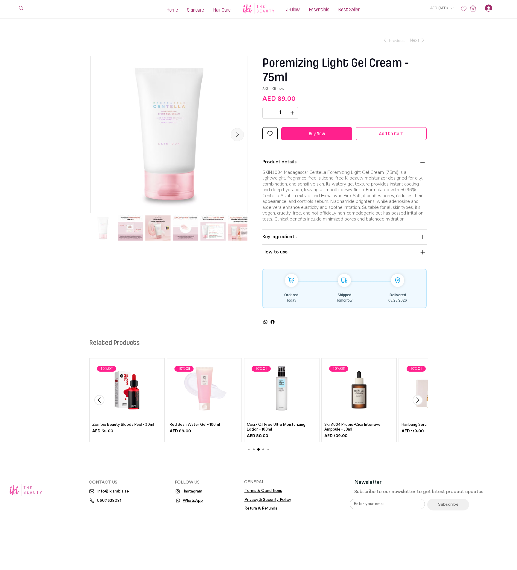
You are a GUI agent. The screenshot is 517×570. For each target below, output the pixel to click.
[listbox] (441, 8)
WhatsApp (193, 500)
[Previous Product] (99, 400)
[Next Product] (418, 400)
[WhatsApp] (265, 322)
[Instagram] (177, 491)
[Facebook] (273, 322)
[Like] (463, 9)
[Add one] (292, 113)
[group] (258, 400)
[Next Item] (237, 134)
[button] (441, 8)
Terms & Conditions (263, 491)
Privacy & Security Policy (267, 500)
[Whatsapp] (178, 500)
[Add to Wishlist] (270, 133)
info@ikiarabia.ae (113, 491)
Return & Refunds (260, 508)
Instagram (193, 491)
